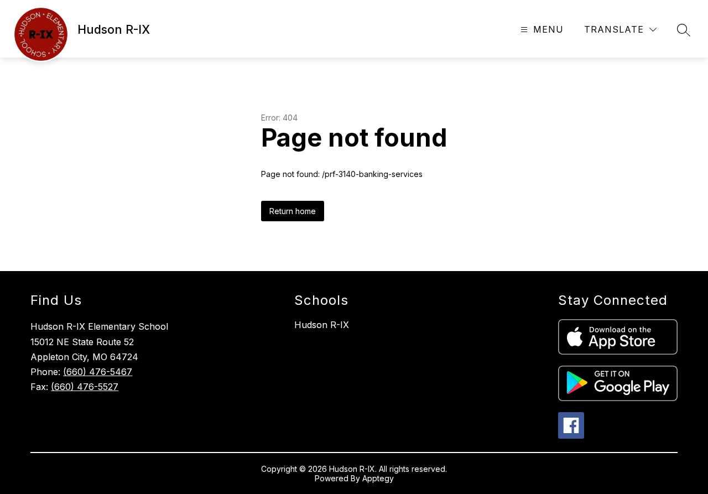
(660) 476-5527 (84, 386)
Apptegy (378, 478)
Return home (292, 211)
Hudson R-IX (321, 324)
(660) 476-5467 (97, 371)
